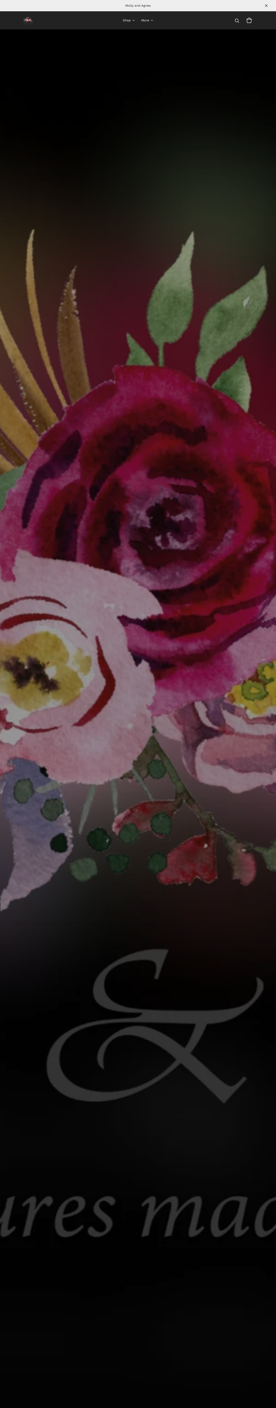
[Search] (237, 20)
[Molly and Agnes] (28, 20)
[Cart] (249, 20)
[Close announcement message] (266, 5)
